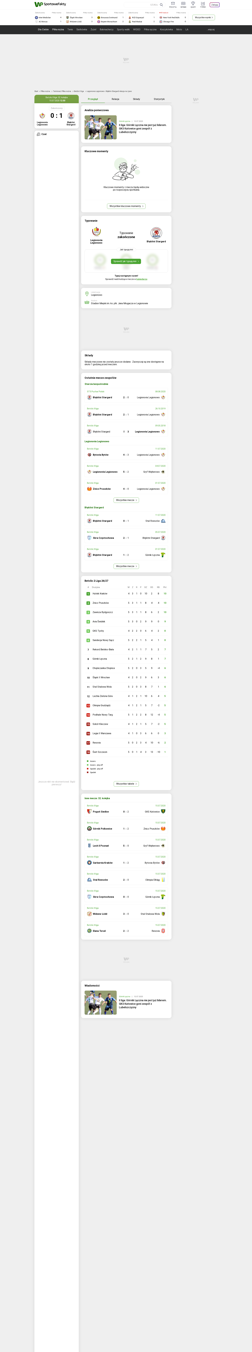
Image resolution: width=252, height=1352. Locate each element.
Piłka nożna (58, 29)
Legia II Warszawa (102, 733)
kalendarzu (141, 279)
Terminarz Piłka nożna (62, 91)
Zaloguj (214, 5)
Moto (179, 29)
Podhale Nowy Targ (103, 714)
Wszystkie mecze (125, 500)
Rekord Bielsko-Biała (103, 649)
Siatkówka (81, 29)
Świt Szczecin (100, 752)
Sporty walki (123, 29)
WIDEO (136, 29)
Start (36, 91)
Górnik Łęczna (125, 121)
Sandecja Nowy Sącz (103, 640)
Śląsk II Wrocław (101, 677)
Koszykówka (166, 29)
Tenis (70, 29)
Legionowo (96, 295)
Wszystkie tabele (125, 783)
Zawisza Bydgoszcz (103, 612)
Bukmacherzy (106, 29)
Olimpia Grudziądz (102, 705)
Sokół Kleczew (100, 724)
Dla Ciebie (43, 29)
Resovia (97, 742)
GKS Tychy (98, 630)
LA (187, 29)
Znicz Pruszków (101, 603)
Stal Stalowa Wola (102, 686)
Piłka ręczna (150, 29)
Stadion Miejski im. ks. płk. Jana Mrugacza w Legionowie (119, 303)
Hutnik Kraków (100, 593)
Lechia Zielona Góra (103, 696)
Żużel (93, 29)
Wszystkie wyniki (203, 17)
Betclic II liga (79, 91)
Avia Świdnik (99, 621)
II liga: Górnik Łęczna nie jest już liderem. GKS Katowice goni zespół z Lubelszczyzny (143, 128)
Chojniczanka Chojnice (104, 668)
